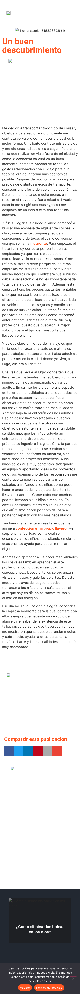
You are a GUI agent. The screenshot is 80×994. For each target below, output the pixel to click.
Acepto (25, 987)
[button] (65, 13)
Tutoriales (61, 901)
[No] (73, 978)
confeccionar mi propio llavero (41, 528)
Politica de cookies (49, 987)
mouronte (38, 243)
